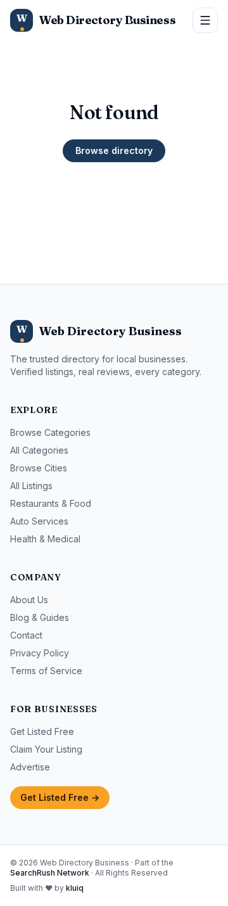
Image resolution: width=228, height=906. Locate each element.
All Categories (39, 450)
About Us (29, 599)
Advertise (30, 767)
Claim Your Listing (46, 749)
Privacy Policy (39, 653)
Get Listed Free (42, 731)
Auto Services (39, 521)
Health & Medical (45, 538)
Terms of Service (46, 670)
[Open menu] (205, 20)
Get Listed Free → (59, 797)
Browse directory (114, 150)
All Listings (31, 485)
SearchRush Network (49, 872)
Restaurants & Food (50, 503)
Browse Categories (50, 432)
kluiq (75, 888)
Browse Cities (38, 468)
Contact (26, 635)
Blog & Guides (39, 617)
